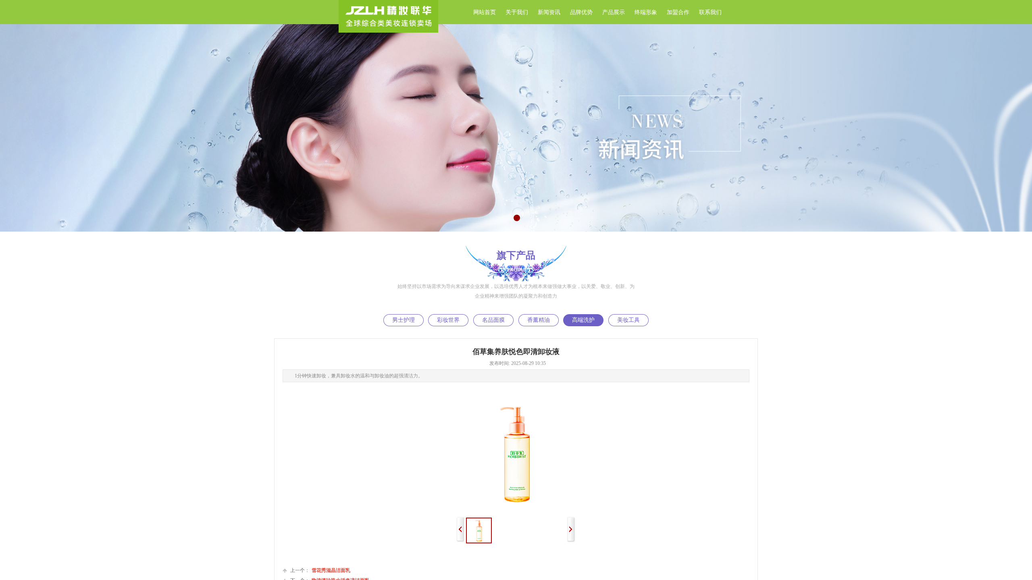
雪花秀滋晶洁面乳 (320, 570)
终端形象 (646, 12)
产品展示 (613, 12)
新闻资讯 (549, 12)
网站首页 (484, 12)
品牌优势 (581, 12)
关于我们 (517, 12)
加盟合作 (678, 12)
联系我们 (710, 12)
